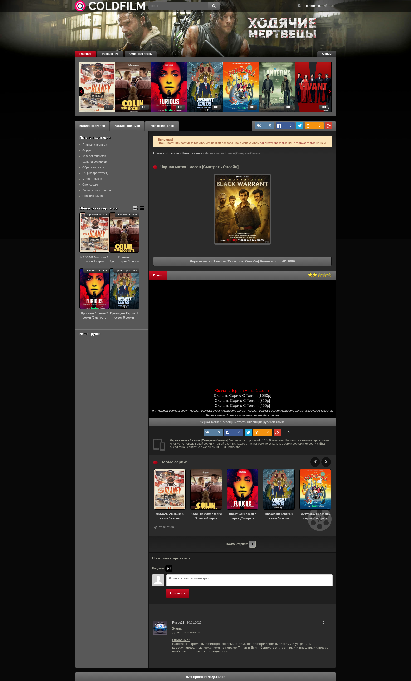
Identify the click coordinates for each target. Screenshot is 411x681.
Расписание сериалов (97, 190)
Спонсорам (90, 184)
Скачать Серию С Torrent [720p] (242, 401)
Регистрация (313, 6)
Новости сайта (192, 153)
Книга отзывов (92, 179)
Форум (327, 54)
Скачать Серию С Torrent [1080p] (242, 396)
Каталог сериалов (92, 126)
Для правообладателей (205, 677)
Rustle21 (178, 622)
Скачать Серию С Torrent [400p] (242, 406)
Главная (85, 54)
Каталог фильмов (127, 126)
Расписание (110, 54)
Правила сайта (92, 196)
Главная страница (94, 144)
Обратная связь (140, 54)
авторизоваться (305, 143)
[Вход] (168, 568)
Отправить (177, 593)
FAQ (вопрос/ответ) (95, 173)
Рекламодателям (162, 126)
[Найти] (214, 6)
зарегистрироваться (274, 143)
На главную (110, 6)
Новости (173, 153)
